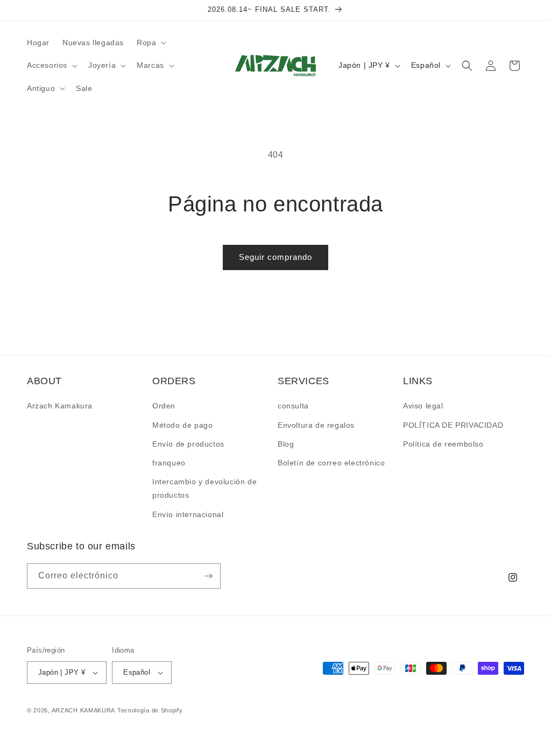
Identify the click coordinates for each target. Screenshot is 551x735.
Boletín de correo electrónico (331, 462)
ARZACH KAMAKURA (84, 710)
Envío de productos (188, 444)
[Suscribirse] (208, 576)
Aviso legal (423, 405)
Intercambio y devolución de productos (204, 488)
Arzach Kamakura (60, 405)
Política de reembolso (443, 444)
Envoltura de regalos (316, 425)
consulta (293, 405)
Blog (286, 444)
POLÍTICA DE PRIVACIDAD (453, 425)
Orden (163, 405)
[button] (150, 42)
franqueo (169, 462)
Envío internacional (187, 514)
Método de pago (182, 425)
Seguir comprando (275, 257)
